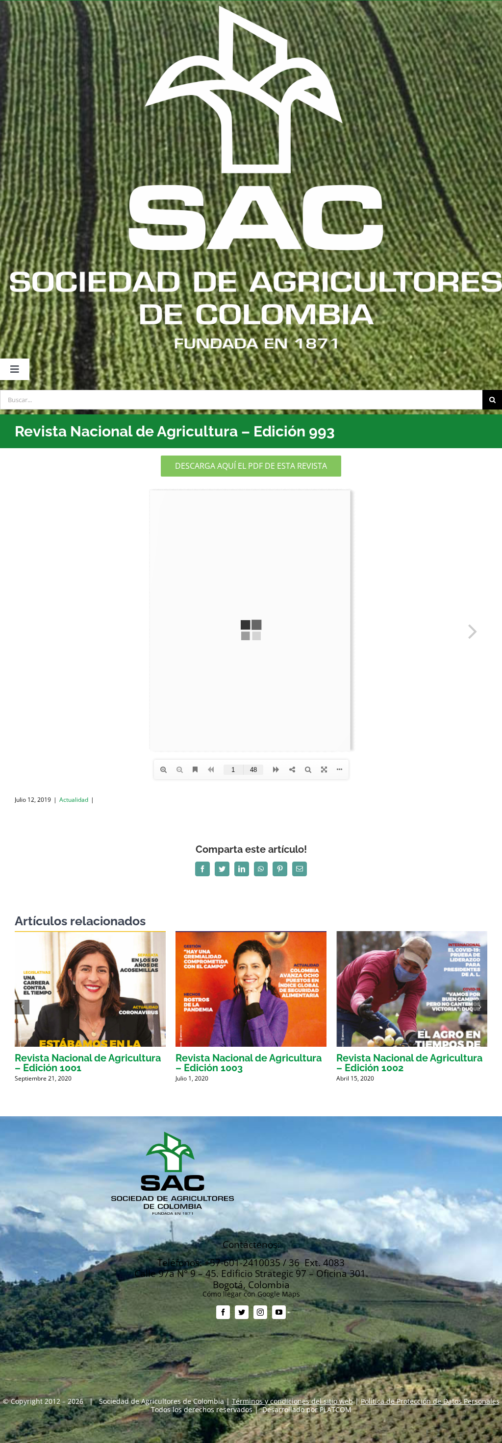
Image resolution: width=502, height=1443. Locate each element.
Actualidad (73, 799)
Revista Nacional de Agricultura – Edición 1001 (88, 1063)
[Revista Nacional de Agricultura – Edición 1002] (411, 935)
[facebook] (223, 1312)
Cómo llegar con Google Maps (251, 1294)
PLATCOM (335, 1409)
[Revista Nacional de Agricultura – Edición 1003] (251, 935)
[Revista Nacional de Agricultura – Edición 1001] (90, 935)
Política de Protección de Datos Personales (430, 1401)
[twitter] (242, 1312)
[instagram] (260, 1312)
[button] (22, 1007)
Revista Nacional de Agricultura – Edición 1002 (409, 1063)
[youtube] (279, 1312)
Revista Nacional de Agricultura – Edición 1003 (249, 1063)
